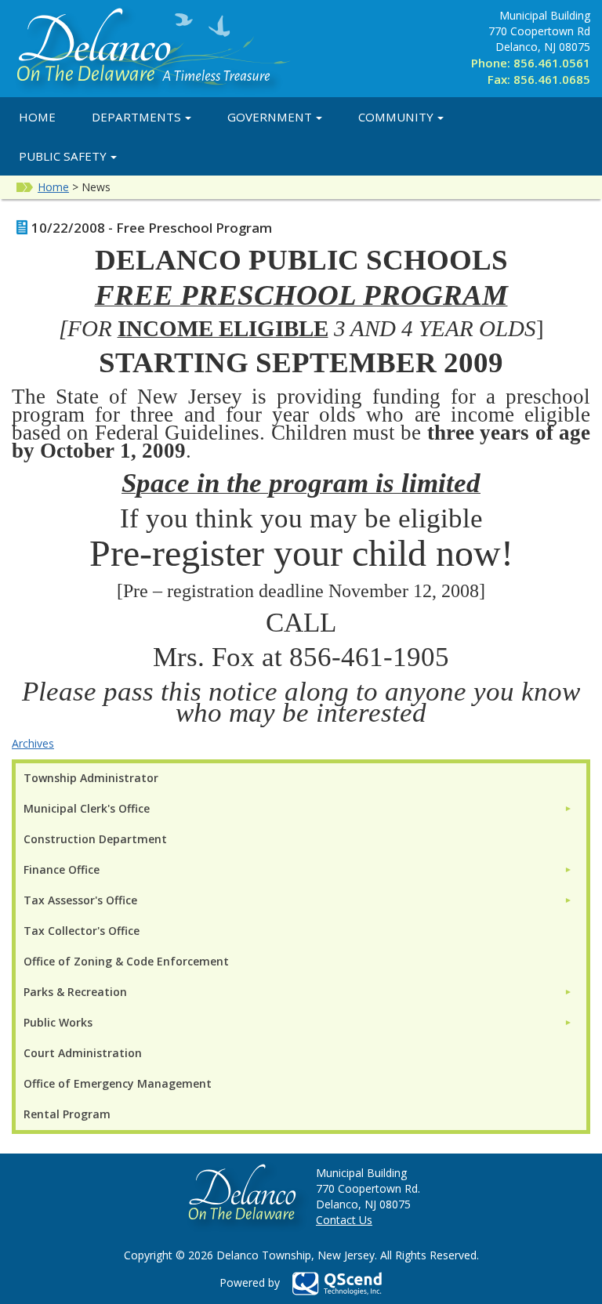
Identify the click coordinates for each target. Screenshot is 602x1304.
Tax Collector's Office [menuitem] (82, 930)
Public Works (58, 1022)
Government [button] (269, 117)
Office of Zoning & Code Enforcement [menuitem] (126, 961)
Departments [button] (136, 117)
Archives (33, 743)
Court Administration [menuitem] (83, 1052)
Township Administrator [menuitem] (91, 777)
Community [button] (395, 117)
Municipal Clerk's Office (87, 808)
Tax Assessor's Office (80, 900)
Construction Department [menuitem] (95, 838)
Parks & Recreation (75, 991)
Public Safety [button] (63, 156)
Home (37, 117)
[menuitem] (298, 808)
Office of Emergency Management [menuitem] (118, 1083)
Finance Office (62, 869)
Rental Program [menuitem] (67, 1114)
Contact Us (344, 1219)
